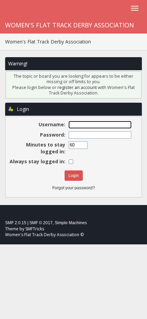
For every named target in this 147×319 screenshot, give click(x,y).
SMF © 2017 (41, 222)
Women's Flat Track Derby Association (69, 25)
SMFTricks (34, 229)
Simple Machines (71, 222)
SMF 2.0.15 (15, 222)
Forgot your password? (73, 188)
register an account (77, 87)
